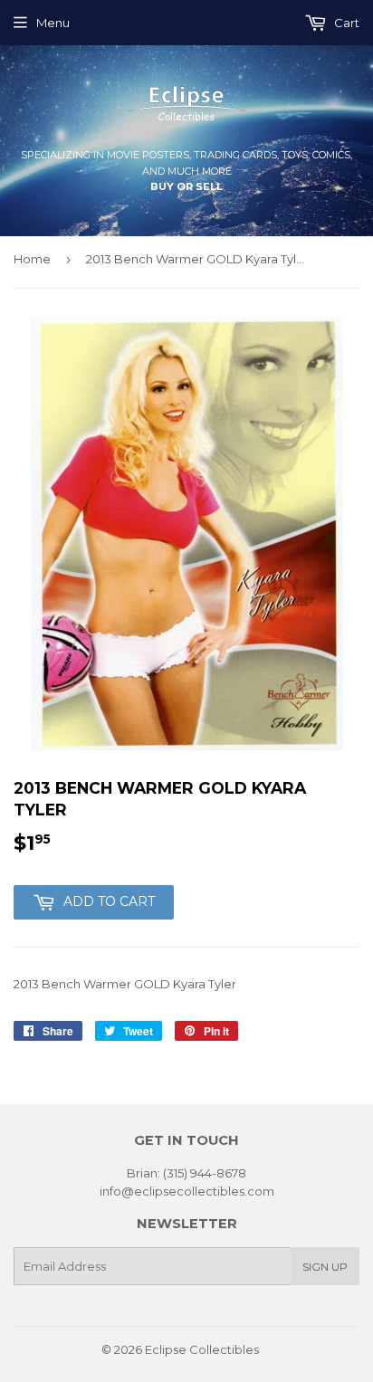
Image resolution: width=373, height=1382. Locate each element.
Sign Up (325, 1266)
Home (32, 259)
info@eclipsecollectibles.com (187, 1191)
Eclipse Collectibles (202, 1349)
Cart (345, 22)
